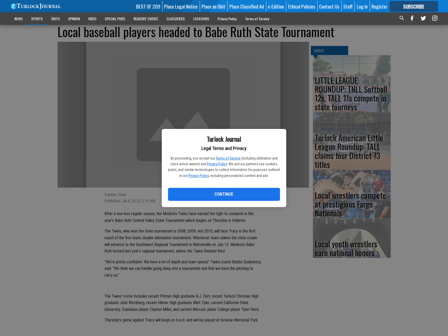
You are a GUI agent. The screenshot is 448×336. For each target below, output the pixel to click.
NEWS (19, 18)
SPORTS (37, 18)
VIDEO (92, 18)
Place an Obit (213, 6)
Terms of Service (228, 158)
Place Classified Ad (246, 6)
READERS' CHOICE (146, 18)
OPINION (74, 18)
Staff (348, 6)
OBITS (55, 18)
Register (379, 6)
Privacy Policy (217, 164)
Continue (224, 194)
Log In (362, 6)
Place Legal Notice (181, 6)
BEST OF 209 (148, 6)
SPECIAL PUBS (115, 18)
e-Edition (276, 6)
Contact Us (329, 6)
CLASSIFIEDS (175, 18)
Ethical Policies (301, 6)
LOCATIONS (201, 18)
